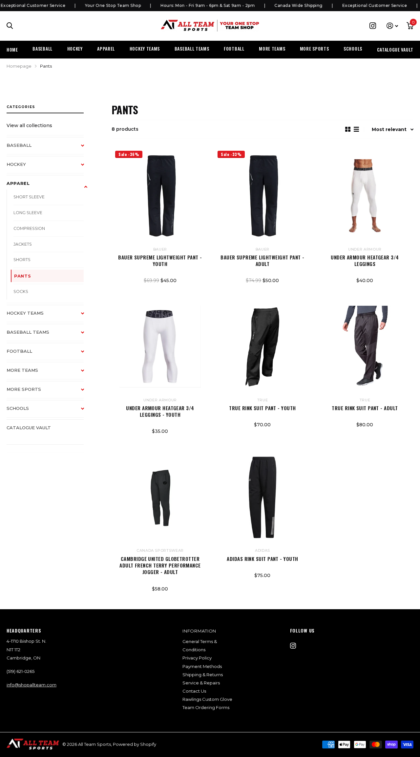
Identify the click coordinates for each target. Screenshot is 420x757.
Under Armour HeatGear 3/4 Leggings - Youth (160, 411)
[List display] (356, 129)
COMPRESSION (29, 228)
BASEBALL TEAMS (192, 48)
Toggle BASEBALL (85, 148)
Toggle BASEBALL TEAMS (85, 335)
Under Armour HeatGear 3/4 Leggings (365, 260)
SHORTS (22, 259)
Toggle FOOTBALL (85, 354)
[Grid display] (347, 129)
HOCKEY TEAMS (145, 48)
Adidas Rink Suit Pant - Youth (262, 558)
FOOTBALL (234, 48)
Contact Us (194, 691)
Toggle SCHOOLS (85, 412)
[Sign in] (392, 25)
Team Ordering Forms (205, 707)
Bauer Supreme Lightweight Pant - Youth (160, 260)
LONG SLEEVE (27, 212)
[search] (10, 25)
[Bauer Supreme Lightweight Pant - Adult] (262, 195)
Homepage (19, 66)
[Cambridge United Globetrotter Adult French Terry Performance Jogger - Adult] (160, 497)
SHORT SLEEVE (29, 196)
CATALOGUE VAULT (395, 49)
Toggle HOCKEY (85, 168)
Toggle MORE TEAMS (85, 373)
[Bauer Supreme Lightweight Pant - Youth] (160, 195)
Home (12, 49)
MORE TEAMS (272, 48)
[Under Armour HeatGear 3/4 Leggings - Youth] (160, 346)
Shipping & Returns (202, 674)
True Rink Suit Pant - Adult (365, 408)
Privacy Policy (197, 657)
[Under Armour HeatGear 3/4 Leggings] (364, 195)
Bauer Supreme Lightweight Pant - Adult (262, 260)
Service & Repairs (201, 682)
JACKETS (22, 244)
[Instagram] (293, 646)
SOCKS (20, 291)
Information (199, 631)
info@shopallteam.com (31, 684)
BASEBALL (42, 48)
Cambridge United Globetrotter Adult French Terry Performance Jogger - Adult (160, 565)
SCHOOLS (353, 48)
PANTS (22, 275)
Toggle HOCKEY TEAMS (85, 316)
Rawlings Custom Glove (207, 699)
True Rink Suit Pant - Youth (262, 408)
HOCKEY (75, 48)
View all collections (29, 125)
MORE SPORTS (314, 48)
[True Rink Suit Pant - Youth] (262, 346)
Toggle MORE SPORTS (85, 393)
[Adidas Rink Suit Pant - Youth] (262, 497)
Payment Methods (202, 666)
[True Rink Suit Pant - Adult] (364, 346)
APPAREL (106, 48)
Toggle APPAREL (85, 187)
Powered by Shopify (134, 744)
